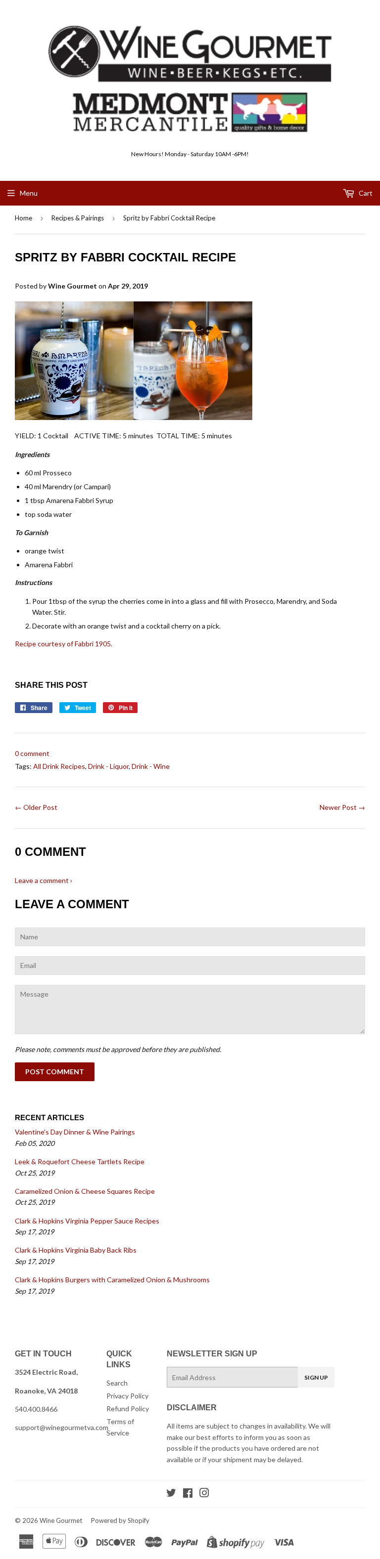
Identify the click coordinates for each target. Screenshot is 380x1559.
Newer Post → (342, 807)
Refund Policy (127, 1408)
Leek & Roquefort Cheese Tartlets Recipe (79, 1161)
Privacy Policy (127, 1395)
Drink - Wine (151, 766)
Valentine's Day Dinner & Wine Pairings (75, 1132)
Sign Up (316, 1377)
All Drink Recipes (59, 766)
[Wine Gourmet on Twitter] (171, 1494)
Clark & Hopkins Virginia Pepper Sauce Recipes (87, 1221)
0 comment (32, 753)
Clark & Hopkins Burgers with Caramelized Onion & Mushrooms (112, 1279)
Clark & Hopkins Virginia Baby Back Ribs (76, 1250)
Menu (29, 193)
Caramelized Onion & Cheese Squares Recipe (85, 1191)
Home (23, 218)
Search (117, 1383)
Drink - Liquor (108, 766)
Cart (365, 193)
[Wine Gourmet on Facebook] (188, 1494)
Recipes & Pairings (77, 218)
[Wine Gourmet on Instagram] (204, 1494)
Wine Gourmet (61, 1520)
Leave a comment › (43, 880)
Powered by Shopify (120, 1520)
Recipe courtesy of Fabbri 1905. (63, 643)
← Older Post (36, 807)
